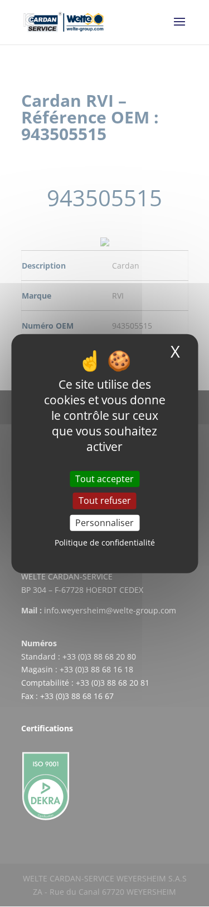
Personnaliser (104, 522)
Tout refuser (105, 500)
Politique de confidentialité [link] (105, 542)
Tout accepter (104, 479)
